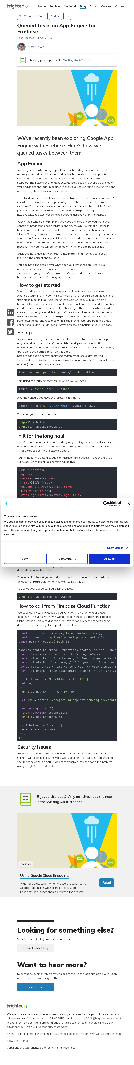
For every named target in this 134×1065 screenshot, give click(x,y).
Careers (106, 6)
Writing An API (73, 60)
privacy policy (15, 1027)
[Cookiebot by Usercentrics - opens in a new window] (106, 503)
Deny (24, 558)
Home (42, 6)
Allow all (109, 558)
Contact (120, 6)
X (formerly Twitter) (92, 1034)
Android (55, 16)
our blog (94, 1022)
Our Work (70, 6)
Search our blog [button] (35, 948)
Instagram (59, 1034)
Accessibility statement (52, 1027)
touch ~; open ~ (56, 372)
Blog (83, 6)
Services (54, 6)
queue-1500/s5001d (50, 488)
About (94, 6)
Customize (65, 558)
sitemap (24, 1041)
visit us (120, 1018)
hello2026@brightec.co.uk (96, 1018)
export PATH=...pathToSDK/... (59, 405)
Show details (115, 547)
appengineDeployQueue (45, 596)
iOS (67, 16)
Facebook (73, 1034)
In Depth (40, 16)
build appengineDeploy (40, 424)
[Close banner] (129, 503)
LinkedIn (115, 1034)
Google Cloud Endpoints (39, 766)
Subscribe (36, 987)
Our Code (25, 16)
